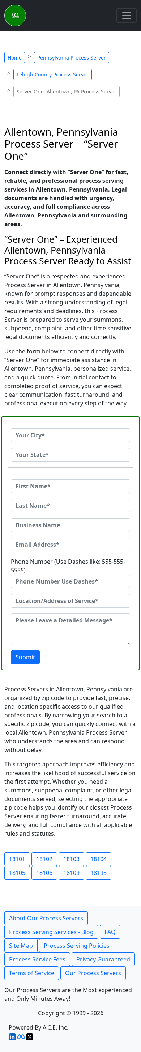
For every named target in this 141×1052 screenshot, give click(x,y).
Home (15, 57)
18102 (44, 859)
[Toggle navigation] (126, 15)
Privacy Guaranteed (103, 959)
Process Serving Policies (77, 946)
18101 (17, 859)
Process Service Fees (37, 959)
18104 (98, 859)
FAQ (110, 932)
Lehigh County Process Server (53, 74)
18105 (17, 873)
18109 (71, 873)
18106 (44, 873)
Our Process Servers (93, 973)
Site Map (21, 946)
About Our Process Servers (46, 918)
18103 (71, 859)
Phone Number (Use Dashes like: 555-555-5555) (68, 566)
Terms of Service (31, 973)
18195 (98, 873)
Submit (25, 657)
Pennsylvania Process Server (71, 57)
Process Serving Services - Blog (51, 932)
